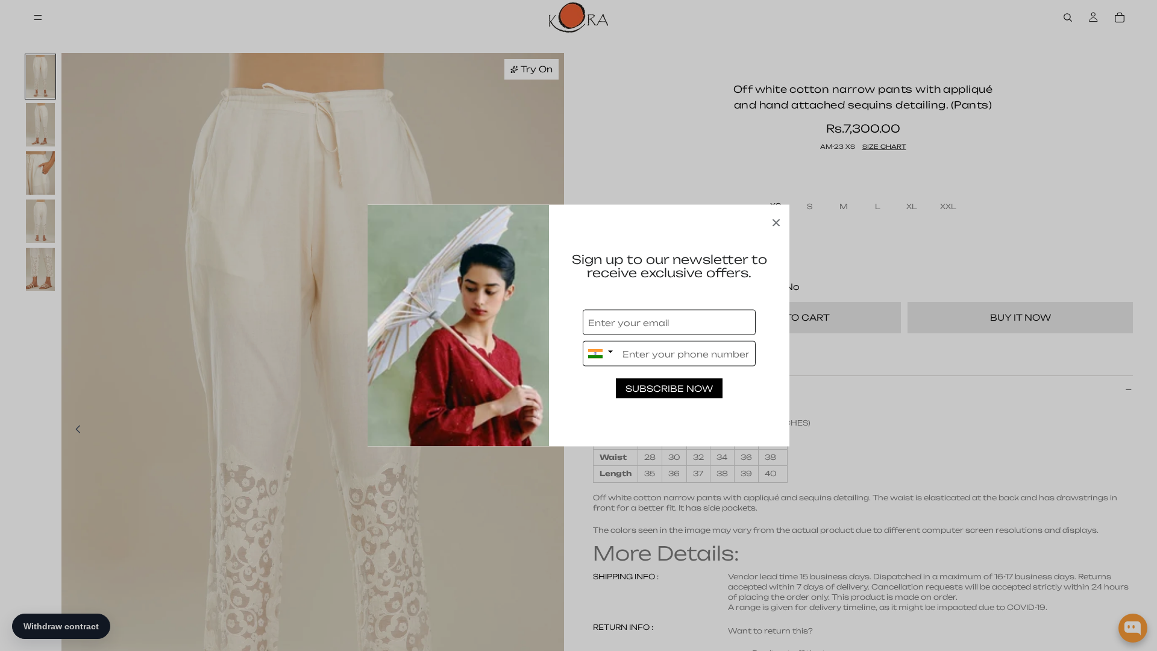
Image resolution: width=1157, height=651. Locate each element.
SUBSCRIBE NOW (669, 388)
